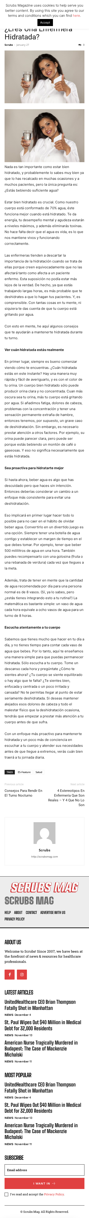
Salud (39, 772)
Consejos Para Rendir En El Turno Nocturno (23, 793)
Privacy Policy (54, 1194)
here (76, 15)
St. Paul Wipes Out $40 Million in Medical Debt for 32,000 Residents (43, 1025)
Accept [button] (45, 22)
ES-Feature (24, 772)
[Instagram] (22, 975)
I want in (41, 1183)
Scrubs (9, 44)
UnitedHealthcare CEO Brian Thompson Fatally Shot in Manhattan (40, 1005)
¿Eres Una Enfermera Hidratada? (38, 32)
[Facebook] (10, 975)
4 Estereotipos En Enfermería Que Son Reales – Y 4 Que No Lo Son (66, 798)
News (9, 1014)
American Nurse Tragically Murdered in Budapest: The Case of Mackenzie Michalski (41, 1049)
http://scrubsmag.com (44, 856)
